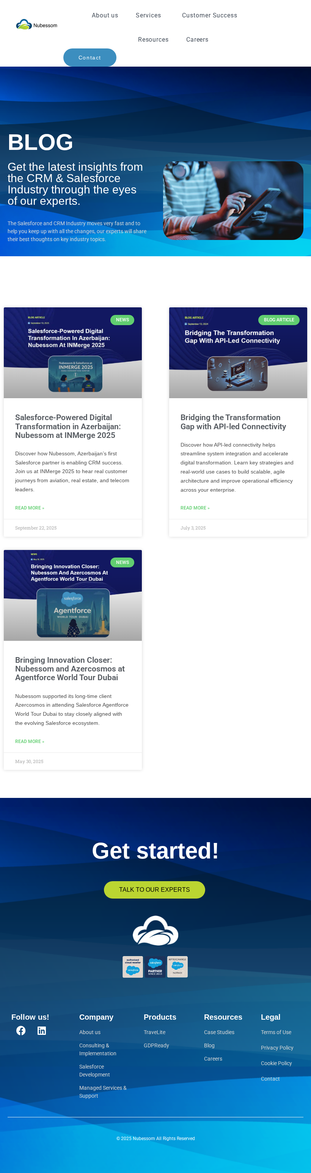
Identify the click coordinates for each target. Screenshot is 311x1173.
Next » (190, 781)
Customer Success (209, 15)
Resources (153, 39)
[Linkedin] (41, 1030)
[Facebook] (20, 1030)
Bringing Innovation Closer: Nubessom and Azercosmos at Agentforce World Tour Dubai (70, 669)
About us (105, 15)
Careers (197, 39)
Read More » (29, 508)
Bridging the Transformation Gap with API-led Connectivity (233, 422)
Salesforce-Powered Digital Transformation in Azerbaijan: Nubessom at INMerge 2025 (68, 426)
